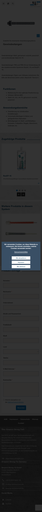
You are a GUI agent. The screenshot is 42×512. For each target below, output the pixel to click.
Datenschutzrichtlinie (21, 252)
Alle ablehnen (21, 266)
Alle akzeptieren (21, 258)
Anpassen (21, 262)
